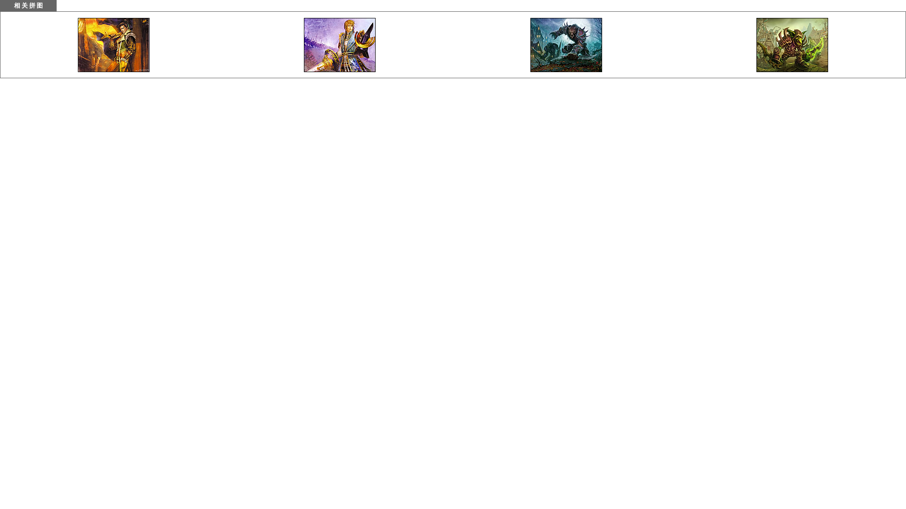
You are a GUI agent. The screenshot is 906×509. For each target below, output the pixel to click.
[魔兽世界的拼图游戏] (566, 70)
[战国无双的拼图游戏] (114, 70)
